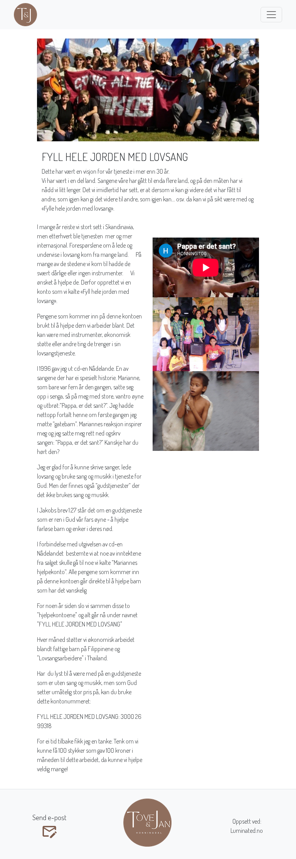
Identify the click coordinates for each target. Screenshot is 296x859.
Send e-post (49, 817)
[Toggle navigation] (271, 14)
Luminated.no (246, 830)
